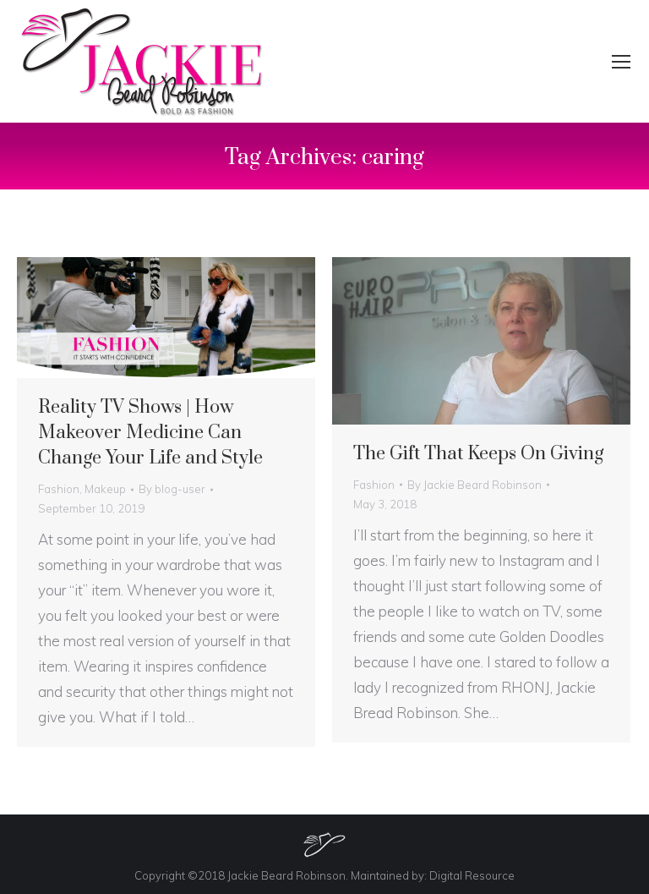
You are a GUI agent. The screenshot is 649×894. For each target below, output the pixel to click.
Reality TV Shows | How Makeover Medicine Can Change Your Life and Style (150, 432)
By (172, 489)
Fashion (58, 489)
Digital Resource (472, 875)
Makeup (105, 489)
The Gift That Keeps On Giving (478, 453)
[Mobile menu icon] (621, 62)
